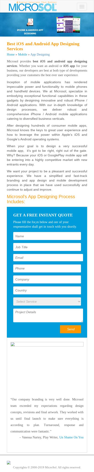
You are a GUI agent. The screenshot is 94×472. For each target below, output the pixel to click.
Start (45, 447)
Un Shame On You (71, 437)
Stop (49, 447)
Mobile (22, 54)
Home (11, 54)
